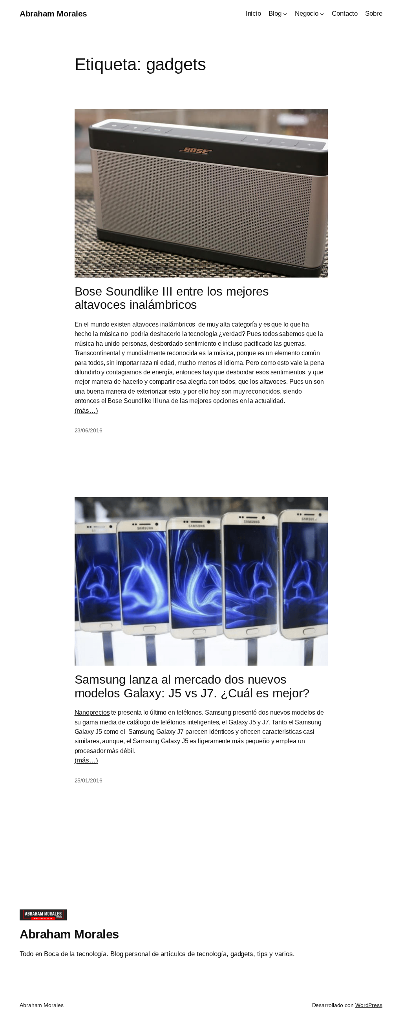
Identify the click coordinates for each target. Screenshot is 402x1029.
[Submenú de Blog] (285, 13)
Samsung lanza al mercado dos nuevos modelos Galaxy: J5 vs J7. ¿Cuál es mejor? (192, 686)
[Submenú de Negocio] (322, 13)
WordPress (368, 1005)
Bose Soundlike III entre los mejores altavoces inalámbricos (172, 298)
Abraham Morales (53, 13)
